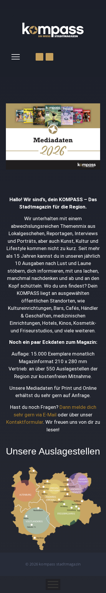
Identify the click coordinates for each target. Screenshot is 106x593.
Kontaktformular (24, 422)
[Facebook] (39, 57)
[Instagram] (49, 57)
